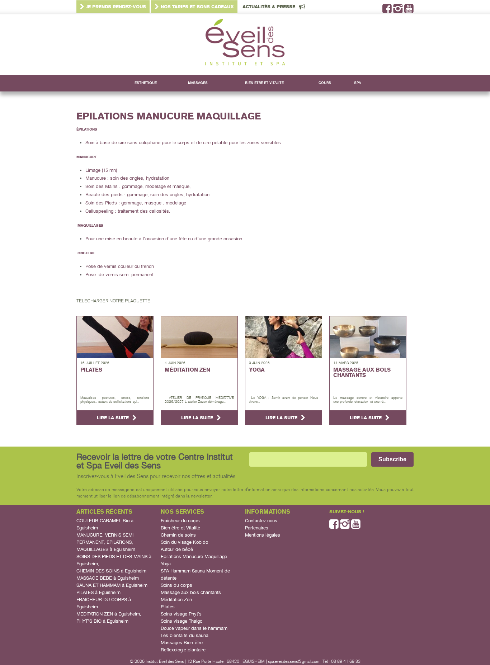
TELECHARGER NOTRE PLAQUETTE (113, 301)
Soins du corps (176, 585)
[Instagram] (398, 11)
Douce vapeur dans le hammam (194, 628)
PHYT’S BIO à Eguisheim (102, 621)
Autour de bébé (177, 549)
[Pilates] (115, 337)
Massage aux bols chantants (191, 592)
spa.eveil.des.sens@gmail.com (293, 661)
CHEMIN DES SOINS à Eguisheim (111, 571)
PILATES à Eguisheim (98, 592)
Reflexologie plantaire (183, 649)
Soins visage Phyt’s (181, 614)
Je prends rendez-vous (116, 6)
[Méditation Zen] (199, 337)
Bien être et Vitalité (180, 527)
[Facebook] (387, 11)
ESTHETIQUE (146, 82)
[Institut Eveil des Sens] (245, 45)
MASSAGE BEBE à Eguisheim (107, 578)
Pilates (168, 606)
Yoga (166, 563)
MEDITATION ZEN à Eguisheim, (108, 614)
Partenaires (256, 527)
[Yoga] (283, 337)
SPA (357, 82)
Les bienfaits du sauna (184, 635)
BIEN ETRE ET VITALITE (264, 82)
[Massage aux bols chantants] (368, 337)
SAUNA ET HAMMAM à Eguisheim (111, 585)
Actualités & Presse (268, 6)
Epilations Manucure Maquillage (194, 556)
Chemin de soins (178, 535)
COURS (325, 82)
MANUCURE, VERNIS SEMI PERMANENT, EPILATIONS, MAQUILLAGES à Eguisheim (105, 542)
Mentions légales (262, 535)
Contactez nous (261, 520)
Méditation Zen (176, 599)
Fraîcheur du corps (180, 520)
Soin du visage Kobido (184, 542)
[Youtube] (409, 11)
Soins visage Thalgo (181, 621)
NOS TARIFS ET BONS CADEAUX (197, 6)
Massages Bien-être (182, 642)
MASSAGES (198, 82)
